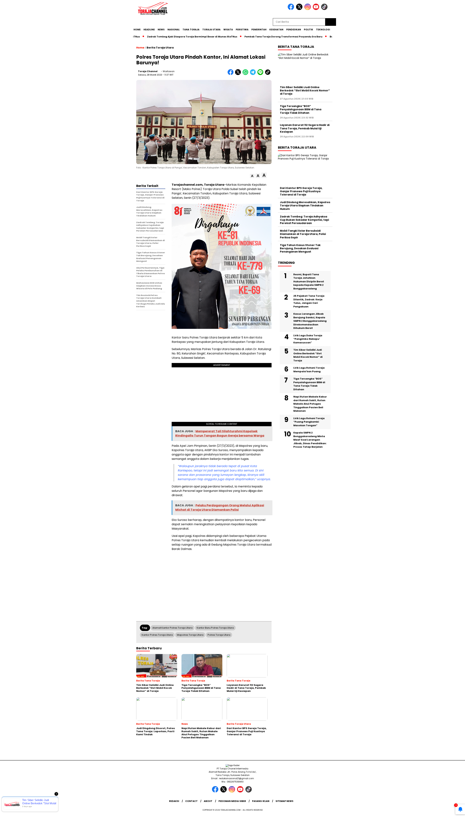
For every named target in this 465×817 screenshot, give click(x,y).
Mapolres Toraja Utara (190, 635)
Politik (308, 29)
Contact (191, 801)
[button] (252, 176)
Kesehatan (276, 29)
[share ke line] (261, 74)
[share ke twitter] (238, 74)
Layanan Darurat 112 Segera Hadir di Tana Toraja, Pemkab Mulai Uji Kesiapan (304, 128)
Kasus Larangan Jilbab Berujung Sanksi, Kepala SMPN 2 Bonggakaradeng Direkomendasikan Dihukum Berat (310, 321)
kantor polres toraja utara (157, 635)
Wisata (228, 29)
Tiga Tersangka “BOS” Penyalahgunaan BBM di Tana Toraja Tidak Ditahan (300, 109)
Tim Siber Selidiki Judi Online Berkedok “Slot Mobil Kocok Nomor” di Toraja (305, 90)
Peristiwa (242, 29)
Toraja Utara (211, 29)
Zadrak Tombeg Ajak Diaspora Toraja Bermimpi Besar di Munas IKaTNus (175, 36)
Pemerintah (258, 29)
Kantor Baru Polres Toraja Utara (215, 628)
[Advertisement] (355, 89)
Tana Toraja (191, 29)
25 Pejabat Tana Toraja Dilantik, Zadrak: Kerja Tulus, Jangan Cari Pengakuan (308, 301)
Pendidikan (293, 29)
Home (137, 29)
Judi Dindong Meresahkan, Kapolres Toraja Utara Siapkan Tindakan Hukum (305, 205)
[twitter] (300, 9)
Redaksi (174, 801)
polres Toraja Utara (219, 635)
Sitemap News (284, 801)
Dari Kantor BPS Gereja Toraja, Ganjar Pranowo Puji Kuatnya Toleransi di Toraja (301, 191)
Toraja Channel (147, 71)
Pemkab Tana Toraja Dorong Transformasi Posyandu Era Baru (266, 36)
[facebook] (291, 9)
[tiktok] (325, 9)
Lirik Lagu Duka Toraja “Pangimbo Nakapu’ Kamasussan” (307, 339)
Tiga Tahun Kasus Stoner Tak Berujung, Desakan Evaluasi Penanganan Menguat (300, 248)
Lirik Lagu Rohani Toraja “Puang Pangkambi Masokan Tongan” (309, 422)
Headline (149, 29)
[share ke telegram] (253, 74)
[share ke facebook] (231, 74)
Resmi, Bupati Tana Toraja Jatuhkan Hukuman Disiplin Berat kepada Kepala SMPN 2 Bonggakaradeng (308, 281)
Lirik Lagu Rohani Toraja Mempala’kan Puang (309, 369)
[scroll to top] (448, 811)
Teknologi (323, 29)
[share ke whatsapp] (246, 74)
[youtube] (316, 9)
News (161, 29)
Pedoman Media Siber (232, 801)
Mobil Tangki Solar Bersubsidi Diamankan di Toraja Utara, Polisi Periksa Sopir (303, 234)
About (208, 801)
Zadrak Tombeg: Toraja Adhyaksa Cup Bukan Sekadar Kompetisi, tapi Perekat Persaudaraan (304, 220)
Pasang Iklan (260, 801)
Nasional (173, 29)
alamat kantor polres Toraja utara (172, 628)
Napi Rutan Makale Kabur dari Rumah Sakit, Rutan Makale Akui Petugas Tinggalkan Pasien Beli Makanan (310, 404)
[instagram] (308, 9)
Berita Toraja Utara (160, 47)
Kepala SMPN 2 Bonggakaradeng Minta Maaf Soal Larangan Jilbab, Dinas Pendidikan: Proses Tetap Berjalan (310, 440)
